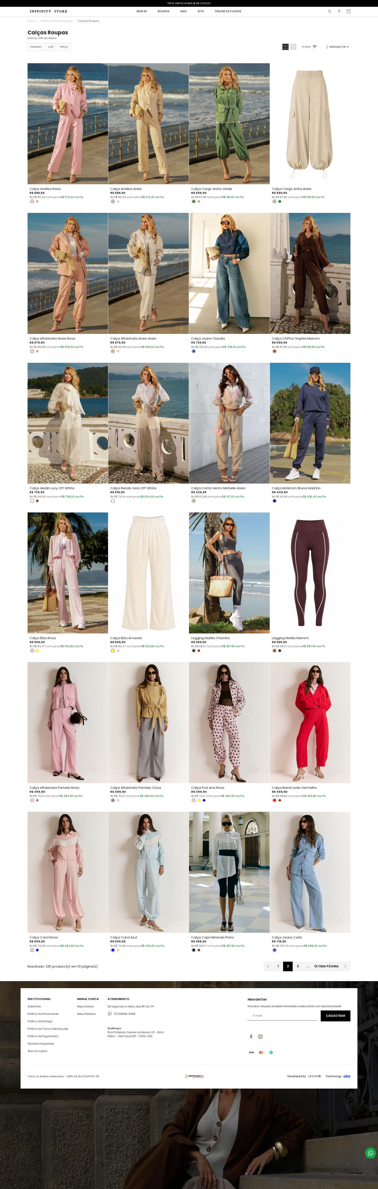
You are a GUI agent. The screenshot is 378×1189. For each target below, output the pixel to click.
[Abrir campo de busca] (329, 11)
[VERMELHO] (274, 800)
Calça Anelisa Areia (126, 189)
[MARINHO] (274, 501)
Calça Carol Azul (123, 937)
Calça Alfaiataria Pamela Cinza (135, 788)
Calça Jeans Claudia (208, 338)
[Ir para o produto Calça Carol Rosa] (68, 872)
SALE (183, 11)
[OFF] (32, 501)
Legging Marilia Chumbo (210, 638)
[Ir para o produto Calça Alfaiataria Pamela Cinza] (148, 722)
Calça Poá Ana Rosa (207, 788)
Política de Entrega (40, 1021)
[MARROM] (274, 351)
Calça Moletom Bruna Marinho (296, 488)
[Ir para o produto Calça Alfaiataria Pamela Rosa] (68, 722)
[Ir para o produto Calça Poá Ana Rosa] (229, 722)
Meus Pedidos (86, 1014)
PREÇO (64, 47)
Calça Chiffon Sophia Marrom (296, 338)
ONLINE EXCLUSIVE (228, 11)
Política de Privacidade (43, 1014)
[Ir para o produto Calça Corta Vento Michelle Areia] (229, 423)
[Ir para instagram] (260, 1036)
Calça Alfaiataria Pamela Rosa (54, 788)
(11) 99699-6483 (124, 1014)
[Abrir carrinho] (348, 11)
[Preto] (194, 950)
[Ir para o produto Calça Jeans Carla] (310, 872)
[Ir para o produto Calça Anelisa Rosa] (68, 123)
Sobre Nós (34, 1006)
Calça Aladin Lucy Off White (52, 488)
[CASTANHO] (37, 501)
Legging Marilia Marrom (290, 638)
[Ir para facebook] (251, 1036)
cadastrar (335, 1016)
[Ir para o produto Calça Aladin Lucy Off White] (68, 423)
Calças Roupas (88, 21)
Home (33, 21)
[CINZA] (37, 800)
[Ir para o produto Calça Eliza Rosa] (68, 572)
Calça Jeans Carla (287, 937)
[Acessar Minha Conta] (339, 12)
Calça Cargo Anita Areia (291, 189)
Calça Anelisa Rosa (45, 189)
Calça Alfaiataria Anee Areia (133, 338)
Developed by (296, 1076)
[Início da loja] (49, 11)
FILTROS (306, 47)
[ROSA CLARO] (32, 650)
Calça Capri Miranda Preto (212, 937)
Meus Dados (85, 1006)
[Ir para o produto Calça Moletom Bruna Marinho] (310, 423)
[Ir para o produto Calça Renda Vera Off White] (148, 423)
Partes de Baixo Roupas (58, 21)
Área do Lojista (37, 1051)
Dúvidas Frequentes (41, 1043)
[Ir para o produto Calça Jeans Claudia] (229, 273)
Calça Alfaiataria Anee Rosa (52, 338)
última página (326, 966)
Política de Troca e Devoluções (48, 1029)
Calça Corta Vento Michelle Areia (218, 488)
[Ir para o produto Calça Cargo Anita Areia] (310, 123)
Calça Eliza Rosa (43, 638)
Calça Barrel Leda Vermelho (294, 788)
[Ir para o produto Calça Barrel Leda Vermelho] (310, 722)
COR (50, 47)
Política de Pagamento (43, 1036)
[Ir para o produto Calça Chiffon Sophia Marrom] (310, 273)
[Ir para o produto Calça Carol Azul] (148, 872)
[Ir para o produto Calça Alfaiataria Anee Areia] (148, 273)
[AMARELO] (37, 650)
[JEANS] (194, 351)
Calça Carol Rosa (44, 937)
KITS (201, 11)
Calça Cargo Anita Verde (211, 189)
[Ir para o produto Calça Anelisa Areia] (148, 123)
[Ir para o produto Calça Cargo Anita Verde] (229, 123)
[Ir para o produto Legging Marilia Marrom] (310, 572)
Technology (333, 1076)
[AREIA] (37, 201)
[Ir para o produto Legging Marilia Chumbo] (229, 572)
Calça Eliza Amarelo (126, 638)
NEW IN (141, 11)
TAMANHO (36, 47)
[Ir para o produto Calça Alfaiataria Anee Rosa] (68, 273)
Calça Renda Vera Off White (133, 488)
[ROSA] (32, 201)
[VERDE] (194, 201)
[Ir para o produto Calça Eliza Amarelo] (148, 572)
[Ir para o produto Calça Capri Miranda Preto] (229, 872)
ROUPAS (163, 11)
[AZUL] (204, 800)
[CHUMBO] (194, 650)
